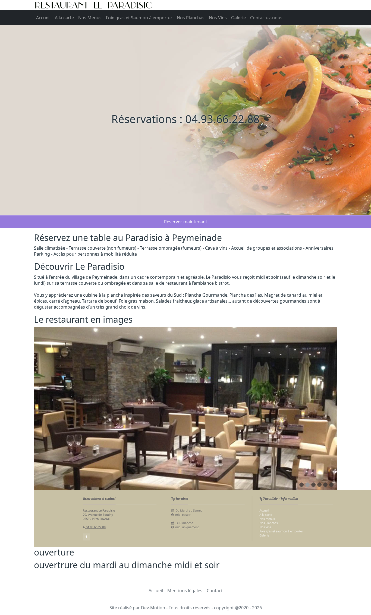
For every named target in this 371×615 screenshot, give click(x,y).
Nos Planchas (191, 18)
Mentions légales (184, 591)
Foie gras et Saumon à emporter (139, 18)
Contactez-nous (266, 18)
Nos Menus (90, 18)
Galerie (238, 18)
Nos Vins (218, 18)
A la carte (64, 18)
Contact (215, 591)
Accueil (43, 18)
